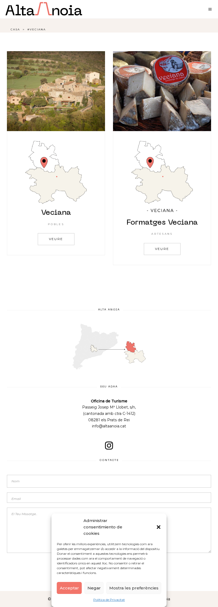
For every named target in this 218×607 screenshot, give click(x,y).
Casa (15, 29)
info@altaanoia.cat (109, 426)
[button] (158, 527)
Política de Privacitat (109, 600)
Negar (94, 587)
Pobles (56, 224)
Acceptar (69, 587)
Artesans (162, 234)
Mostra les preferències (133, 587)
